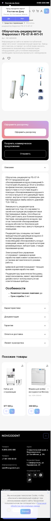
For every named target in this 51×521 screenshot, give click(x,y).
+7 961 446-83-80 (9, 459)
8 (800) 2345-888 (8, 450)
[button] (48, 388)
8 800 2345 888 (43, 3)
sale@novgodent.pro (11, 468)
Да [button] (8, 19)
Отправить (25, 154)
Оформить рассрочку (25, 132)
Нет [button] (22, 19)
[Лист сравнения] (29, 11)
